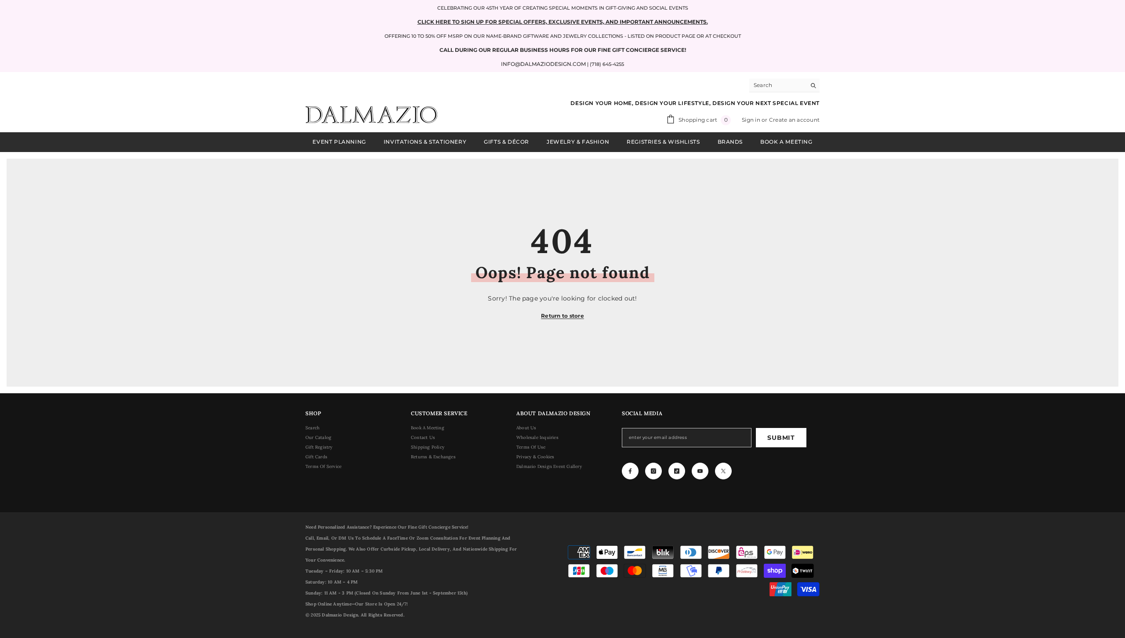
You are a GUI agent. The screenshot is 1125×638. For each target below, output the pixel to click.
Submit (781, 438)
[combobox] (777, 85)
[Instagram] (653, 471)
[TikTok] (676, 471)
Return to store (562, 315)
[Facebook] (630, 471)
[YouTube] (700, 471)
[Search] (784, 85)
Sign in (752, 119)
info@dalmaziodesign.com (543, 64)
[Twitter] (723, 471)
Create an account (794, 119)
